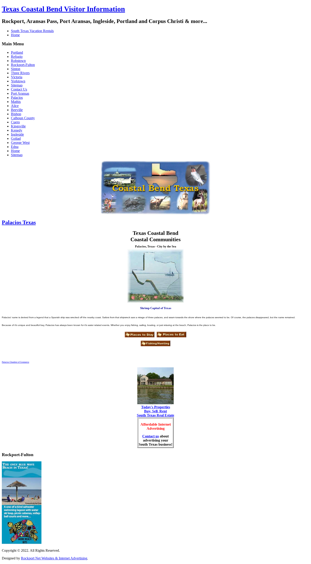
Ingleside (17, 134)
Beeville (17, 110)
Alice (15, 106)
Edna (14, 147)
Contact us (150, 436)
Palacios (17, 97)
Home (15, 35)
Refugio (17, 56)
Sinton (15, 69)
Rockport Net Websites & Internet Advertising (54, 558)
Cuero (15, 122)
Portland (17, 52)
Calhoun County (23, 118)
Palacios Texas (19, 222)
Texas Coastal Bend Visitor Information (63, 9)
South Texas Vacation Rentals (32, 31)
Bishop (16, 114)
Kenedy (16, 130)
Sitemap (17, 85)
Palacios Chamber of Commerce (15, 362)
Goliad (16, 138)
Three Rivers (20, 73)
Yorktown (18, 81)
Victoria (16, 77)
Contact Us (19, 89)
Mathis (16, 102)
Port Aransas (20, 93)
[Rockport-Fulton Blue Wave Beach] (21, 543)
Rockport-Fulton (23, 65)
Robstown (18, 61)
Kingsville (18, 126)
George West (20, 143)
